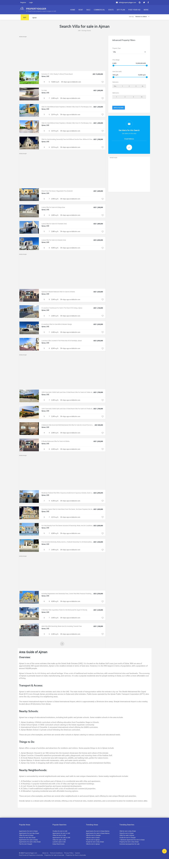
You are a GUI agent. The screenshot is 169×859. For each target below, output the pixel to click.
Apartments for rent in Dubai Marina (97, 831)
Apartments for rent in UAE (61, 833)
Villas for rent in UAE (59, 835)
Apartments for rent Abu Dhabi (29, 833)
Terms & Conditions (56, 853)
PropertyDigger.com (30, 853)
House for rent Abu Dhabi (27, 837)
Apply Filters (118, 108)
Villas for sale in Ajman (126, 835)
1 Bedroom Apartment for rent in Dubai (132, 840)
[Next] (62, 643)
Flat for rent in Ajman (93, 840)
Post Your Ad (134, 10)
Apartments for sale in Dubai (28, 840)
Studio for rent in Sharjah (127, 837)
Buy (24, 17)
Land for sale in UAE (59, 842)
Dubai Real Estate (58, 844)
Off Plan (121, 10)
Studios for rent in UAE (60, 831)
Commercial (99, 10)
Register (23, 2)
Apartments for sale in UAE (61, 837)
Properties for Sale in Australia (54, 855)
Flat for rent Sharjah (25, 844)
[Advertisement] (62, 54)
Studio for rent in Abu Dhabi (95, 842)
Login (31, 2)
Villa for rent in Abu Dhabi (127, 831)
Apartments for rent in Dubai (28, 831)
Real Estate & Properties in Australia (31, 855)
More (146, 10)
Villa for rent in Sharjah (93, 835)
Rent (81, 10)
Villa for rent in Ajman (93, 844)
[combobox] (142, 17)
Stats (110, 10)
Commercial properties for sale (129, 844)
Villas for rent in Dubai (26, 835)
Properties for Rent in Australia (76, 855)
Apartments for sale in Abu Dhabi (30, 842)
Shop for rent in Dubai (126, 833)
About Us (45, 853)
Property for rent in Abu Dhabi (129, 842)
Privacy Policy (68, 853)
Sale (88, 10)
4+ (142, 86)
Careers (77, 853)
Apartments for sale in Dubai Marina (97, 833)
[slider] (113, 65)
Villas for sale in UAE (59, 840)
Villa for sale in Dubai (93, 837)
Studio (116, 86)
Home (72, 10)
